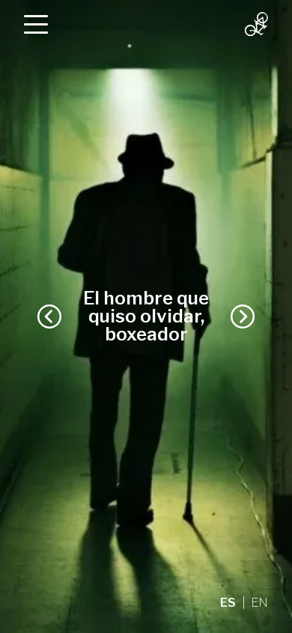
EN (259, 603)
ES (228, 603)
